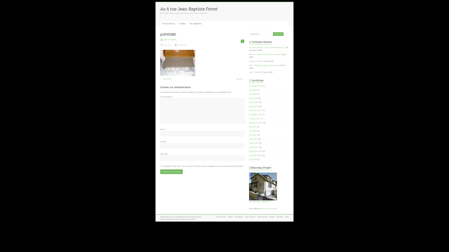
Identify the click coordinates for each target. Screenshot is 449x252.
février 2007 (254, 143)
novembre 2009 (255, 86)
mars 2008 (253, 98)
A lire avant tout (168, 24)
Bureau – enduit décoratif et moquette (264, 54)
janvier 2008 (254, 106)
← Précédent (165, 79)
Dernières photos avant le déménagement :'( (267, 47)
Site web (163, 154)
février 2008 (254, 102)
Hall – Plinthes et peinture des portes (264, 65)
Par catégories (195, 24)
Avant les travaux (250, 217)
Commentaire (166, 97)
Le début (182, 24)
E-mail (163, 142)
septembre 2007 (256, 123)
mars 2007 (253, 139)
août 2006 (253, 159)
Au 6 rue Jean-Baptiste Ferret (189, 9)
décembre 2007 (255, 110)
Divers (287, 217)
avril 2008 (253, 94)
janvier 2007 (254, 147)
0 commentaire (182, 45)
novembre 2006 (255, 155)
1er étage (272, 217)
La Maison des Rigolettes (259, 202)
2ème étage (279, 217)
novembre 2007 (255, 115)
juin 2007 (252, 127)
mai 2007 (253, 131)
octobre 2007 (254, 119)
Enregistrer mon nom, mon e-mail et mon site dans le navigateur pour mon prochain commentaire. (203, 166)
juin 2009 (252, 90)
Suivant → (240, 79)
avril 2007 (253, 135)
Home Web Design (269, 209)
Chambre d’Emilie (256, 61)
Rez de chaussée (262, 217)
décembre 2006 (255, 151)
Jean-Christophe (169, 39)
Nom (163, 129)
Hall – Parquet (255, 72)
